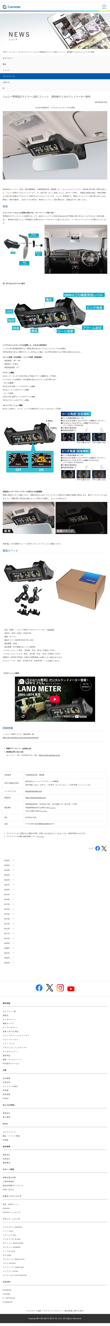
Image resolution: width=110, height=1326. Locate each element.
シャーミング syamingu (13, 1267)
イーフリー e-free (10, 1271)
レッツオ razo (9, 1251)
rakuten (6, 1208)
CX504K (50, 630)
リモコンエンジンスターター (15, 1048)
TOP (4, 52)
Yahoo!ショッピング (11, 1212)
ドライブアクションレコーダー (16, 1035)
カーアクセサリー (10, 1027)
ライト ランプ (9, 1044)
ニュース (12, 52)
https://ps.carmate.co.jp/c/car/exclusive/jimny (21, 738)
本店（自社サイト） (11, 1204)
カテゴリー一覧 (9, 1011)
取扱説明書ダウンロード (13, 1186)
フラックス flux (9, 1235)
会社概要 (6, 1078)
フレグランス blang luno (13, 1259)
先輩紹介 (6, 1159)
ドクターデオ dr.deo (11, 1239)
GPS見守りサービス (11, 1064)
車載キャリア (8, 1023)
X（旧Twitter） (9, 1298)
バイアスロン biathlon (12, 1227)
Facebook (7, 1290)
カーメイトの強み (10, 1086)
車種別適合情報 (9, 1178)
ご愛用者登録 (8, 1182)
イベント (6, 70)
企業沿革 (6, 1082)
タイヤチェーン (9, 1019)
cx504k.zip (26, 748)
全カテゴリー (8, 58)
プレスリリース (24, 52)
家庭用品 (6, 1056)
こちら (53, 808)
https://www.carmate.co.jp (35, 798)
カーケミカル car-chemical (15, 1275)
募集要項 (6, 1163)
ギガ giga (7, 1255)
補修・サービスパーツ (12, 1060)
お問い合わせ (8, 1190)
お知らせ (6, 82)
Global (6, 1098)
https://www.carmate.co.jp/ (49, 755)
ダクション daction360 (13, 1243)
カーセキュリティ (10, 1052)
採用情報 (6, 1094)
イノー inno (8, 1231)
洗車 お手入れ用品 (10, 1031)
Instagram (7, 1302)
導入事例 (6, 1117)
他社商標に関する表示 (74, 1311)
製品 (4, 64)
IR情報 (5, 1090)
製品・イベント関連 (11, 1136)
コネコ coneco (9, 1263)
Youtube (6, 1294)
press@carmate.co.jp (33, 791)
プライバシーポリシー (53, 1311)
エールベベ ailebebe (11, 1247)
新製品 (5, 1015)
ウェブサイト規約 (34, 1311)
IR (3, 88)
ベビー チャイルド (10, 1039)
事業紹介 (6, 1113)
